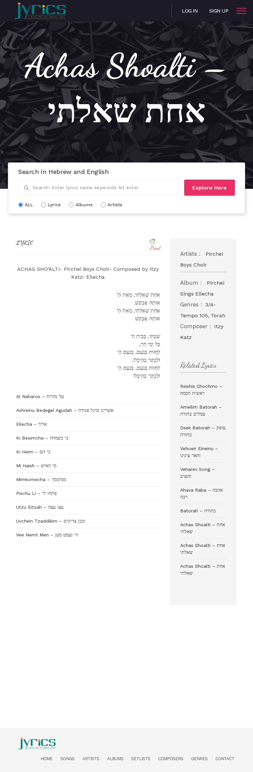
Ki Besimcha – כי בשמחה (42, 438)
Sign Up (218, 11)
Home (46, 758)
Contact (224, 758)
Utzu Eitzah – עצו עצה (40, 507)
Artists (90, 758)
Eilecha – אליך (31, 424)
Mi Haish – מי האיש (36, 465)
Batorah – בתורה (198, 510)
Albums (115, 758)
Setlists (140, 758)
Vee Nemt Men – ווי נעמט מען (47, 534)
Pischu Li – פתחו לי (36, 493)
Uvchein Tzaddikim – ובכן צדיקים (50, 521)
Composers (170, 758)
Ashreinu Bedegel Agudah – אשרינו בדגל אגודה (64, 410)
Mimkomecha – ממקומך (41, 479)
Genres (199, 758)
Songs (67, 758)
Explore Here (209, 188)
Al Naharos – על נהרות (40, 396)
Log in (190, 11)
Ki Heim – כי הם (33, 451)
